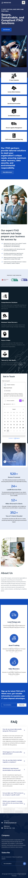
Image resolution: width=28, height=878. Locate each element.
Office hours (7, 826)
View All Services (7, 172)
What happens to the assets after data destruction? (12, 753)
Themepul (14, 875)
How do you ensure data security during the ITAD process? (12, 730)
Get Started (6, 29)
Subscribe (21, 705)
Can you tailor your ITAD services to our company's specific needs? (13, 794)
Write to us (6, 821)
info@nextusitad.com (10, 823)
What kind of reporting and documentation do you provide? (12, 769)
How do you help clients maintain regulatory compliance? (12, 761)
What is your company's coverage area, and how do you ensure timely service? (13, 803)
